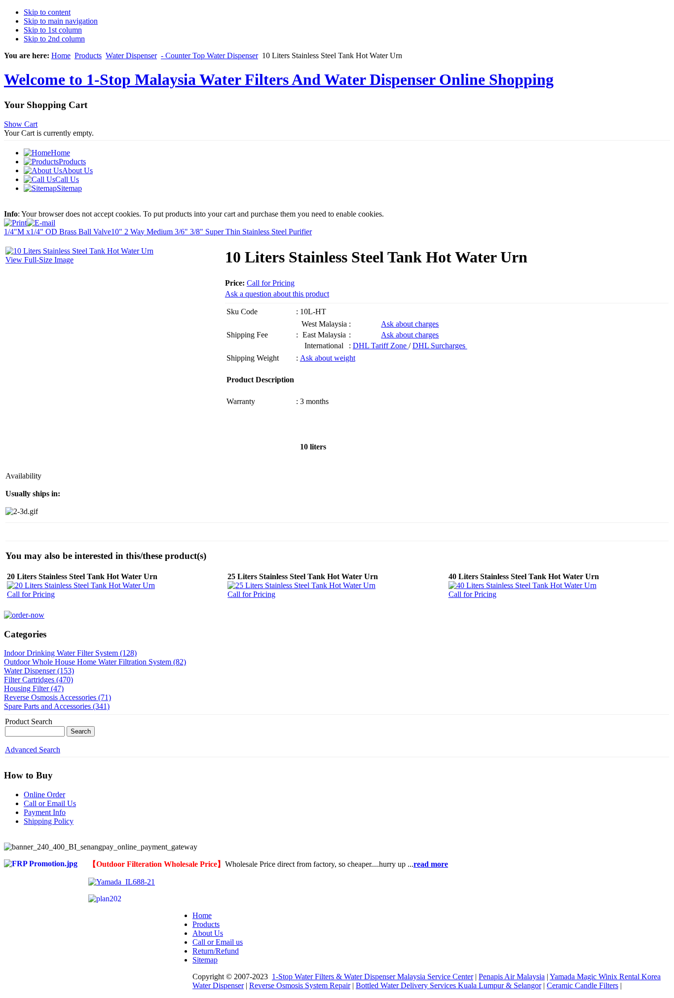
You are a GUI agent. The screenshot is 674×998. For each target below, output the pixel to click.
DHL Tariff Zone (381, 345)
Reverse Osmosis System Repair (299, 985)
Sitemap (205, 960)
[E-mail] (41, 220)
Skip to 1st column (53, 30)
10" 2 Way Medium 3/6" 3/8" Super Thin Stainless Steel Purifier (211, 231)
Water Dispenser (131, 55)
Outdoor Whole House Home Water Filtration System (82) (95, 662)
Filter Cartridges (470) (38, 679)
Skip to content (47, 12)
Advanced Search (32, 749)
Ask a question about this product (277, 294)
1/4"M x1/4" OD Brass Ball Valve (57, 231)
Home (61, 55)
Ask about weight (327, 358)
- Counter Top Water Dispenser (209, 55)
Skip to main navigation (61, 21)
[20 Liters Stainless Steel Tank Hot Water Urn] (81, 585)
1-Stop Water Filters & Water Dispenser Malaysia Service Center (372, 976)
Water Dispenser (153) (39, 670)
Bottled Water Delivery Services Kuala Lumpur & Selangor (448, 985)
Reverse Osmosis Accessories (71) (57, 697)
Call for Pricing (271, 283)
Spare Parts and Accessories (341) (57, 706)
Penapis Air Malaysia (512, 976)
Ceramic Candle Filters (582, 985)
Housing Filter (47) (34, 688)
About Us (207, 933)
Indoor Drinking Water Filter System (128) (70, 653)
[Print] (15, 220)
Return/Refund (215, 951)
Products (88, 55)
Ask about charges (410, 324)
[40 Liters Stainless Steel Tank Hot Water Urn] (523, 585)
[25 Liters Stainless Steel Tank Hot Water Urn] (301, 585)
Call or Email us (217, 942)
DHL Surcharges (439, 345)
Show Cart (20, 124)
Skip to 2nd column (54, 39)
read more (430, 864)
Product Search (28, 721)
